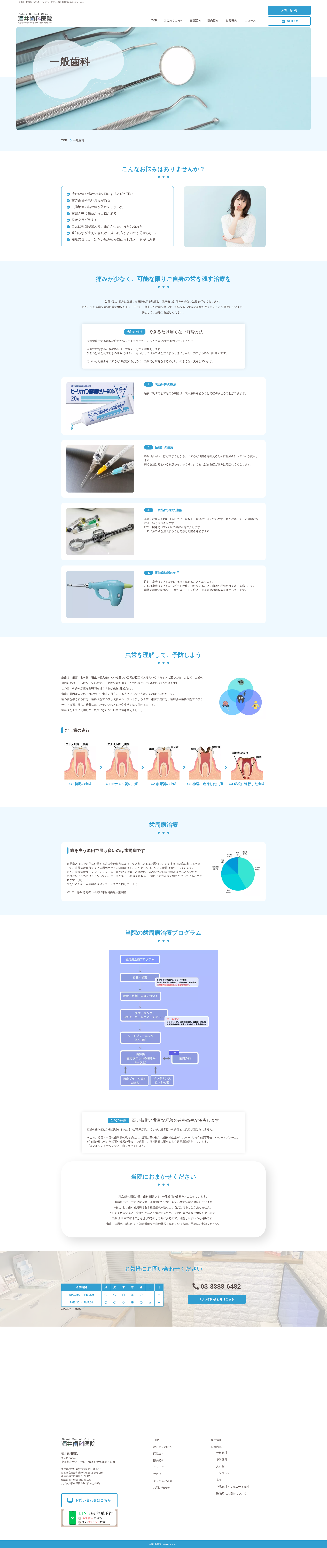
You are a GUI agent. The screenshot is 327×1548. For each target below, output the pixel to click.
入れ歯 (220, 1466)
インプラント (224, 1473)
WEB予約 (292, 21)
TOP (154, 20)
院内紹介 (212, 20)
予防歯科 (221, 1459)
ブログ (157, 1474)
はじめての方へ (173, 20)
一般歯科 (221, 1452)
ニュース (250, 20)
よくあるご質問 (162, 1480)
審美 (219, 1479)
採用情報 (216, 1440)
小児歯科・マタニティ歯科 (232, 1486)
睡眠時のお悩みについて (231, 1493)
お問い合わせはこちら (219, 1299)
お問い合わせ (289, 10)
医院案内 (195, 20)
